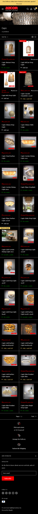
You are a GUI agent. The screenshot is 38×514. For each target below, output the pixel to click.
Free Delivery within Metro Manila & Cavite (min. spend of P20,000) (19, 3)
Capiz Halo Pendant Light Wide (8, 407)
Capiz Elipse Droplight (28, 187)
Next (32, 416)
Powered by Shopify (7, 510)
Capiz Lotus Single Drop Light (27, 407)
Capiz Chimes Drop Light (8, 126)
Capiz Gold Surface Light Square (8, 375)
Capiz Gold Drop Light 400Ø (9, 282)
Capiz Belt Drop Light (9, 95)
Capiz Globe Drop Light (28, 218)
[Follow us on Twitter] (6, 493)
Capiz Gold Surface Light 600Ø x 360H (27, 313)
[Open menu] (3, 9)
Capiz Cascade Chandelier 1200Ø (26, 95)
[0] (35, 9)
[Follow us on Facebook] (3, 493)
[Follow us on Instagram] (9, 493)
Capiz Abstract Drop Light (8, 63)
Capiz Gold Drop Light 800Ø (9, 313)
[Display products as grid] (32, 37)
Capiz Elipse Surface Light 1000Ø (8, 219)
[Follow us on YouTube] (13, 493)
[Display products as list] (35, 37)
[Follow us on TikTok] (16, 493)
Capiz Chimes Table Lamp (27, 126)
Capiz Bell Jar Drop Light (27, 63)
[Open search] (28, 9)
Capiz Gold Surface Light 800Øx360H (8, 344)
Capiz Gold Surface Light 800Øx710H (27, 344)
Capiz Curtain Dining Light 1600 (9, 188)
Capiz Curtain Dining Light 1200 (28, 157)
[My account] (31, 9)
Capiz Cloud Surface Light (8, 157)
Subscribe (7, 478)
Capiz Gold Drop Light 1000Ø (28, 251)
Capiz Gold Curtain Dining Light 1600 (8, 251)
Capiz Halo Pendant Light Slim (27, 375)
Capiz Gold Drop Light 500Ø (28, 282)
